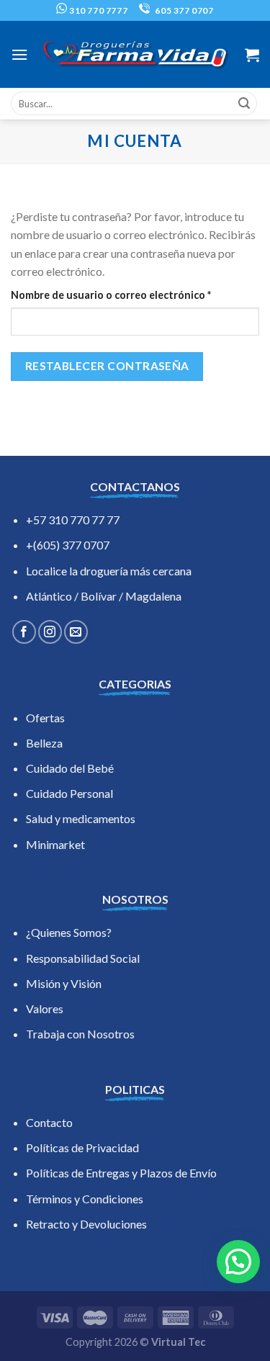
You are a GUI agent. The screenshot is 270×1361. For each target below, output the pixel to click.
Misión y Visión (64, 983)
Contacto (49, 1122)
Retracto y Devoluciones (86, 1224)
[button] (238, 1261)
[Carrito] (252, 55)
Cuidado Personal (69, 793)
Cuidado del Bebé (70, 768)
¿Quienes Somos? (69, 932)
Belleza (44, 743)
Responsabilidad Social (83, 958)
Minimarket (55, 844)
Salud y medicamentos (80, 818)
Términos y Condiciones (84, 1198)
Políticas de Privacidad (82, 1147)
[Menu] (19, 54)
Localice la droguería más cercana (109, 571)
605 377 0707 (183, 10)
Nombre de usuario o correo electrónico (135, 294)
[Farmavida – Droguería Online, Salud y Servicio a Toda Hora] (135, 54)
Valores (44, 1008)
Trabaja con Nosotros (80, 1034)
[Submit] (244, 103)
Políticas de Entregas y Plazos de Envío (121, 1173)
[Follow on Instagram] (50, 632)
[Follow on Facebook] (24, 632)
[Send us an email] (76, 632)
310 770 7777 (97, 10)
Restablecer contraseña (107, 365)
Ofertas (45, 717)
